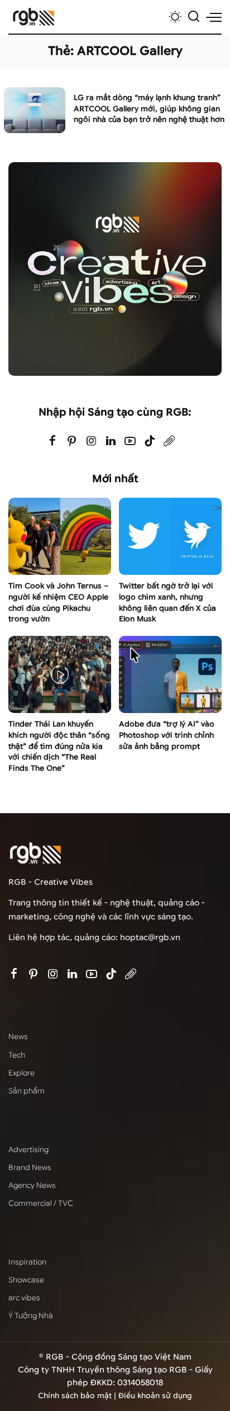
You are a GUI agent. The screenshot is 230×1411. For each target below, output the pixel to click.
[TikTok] (149, 441)
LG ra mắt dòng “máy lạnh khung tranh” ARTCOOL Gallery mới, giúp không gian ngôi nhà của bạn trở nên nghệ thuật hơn (149, 109)
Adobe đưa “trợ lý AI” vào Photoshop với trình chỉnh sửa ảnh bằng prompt (166, 735)
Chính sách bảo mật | (78, 1395)
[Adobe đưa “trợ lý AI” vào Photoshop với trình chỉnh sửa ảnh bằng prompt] (170, 674)
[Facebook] (52, 441)
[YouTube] (130, 441)
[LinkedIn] (111, 441)
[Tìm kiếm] (193, 17)
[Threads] (169, 441)
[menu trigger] (214, 17)
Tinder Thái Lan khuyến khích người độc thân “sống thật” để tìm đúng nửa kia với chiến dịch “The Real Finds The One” (59, 746)
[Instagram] (91, 441)
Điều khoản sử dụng (155, 1395)
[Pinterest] (72, 441)
